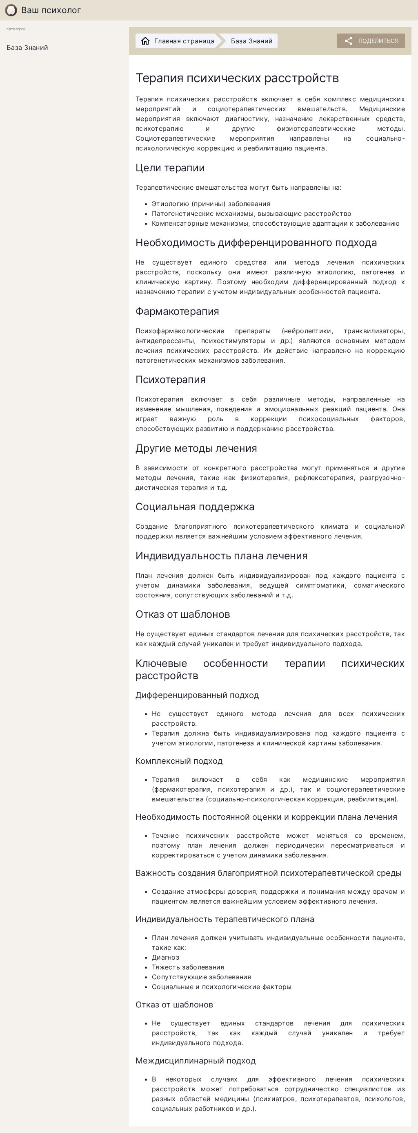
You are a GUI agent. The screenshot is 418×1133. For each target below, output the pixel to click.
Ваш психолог (51, 10)
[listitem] (61, 48)
